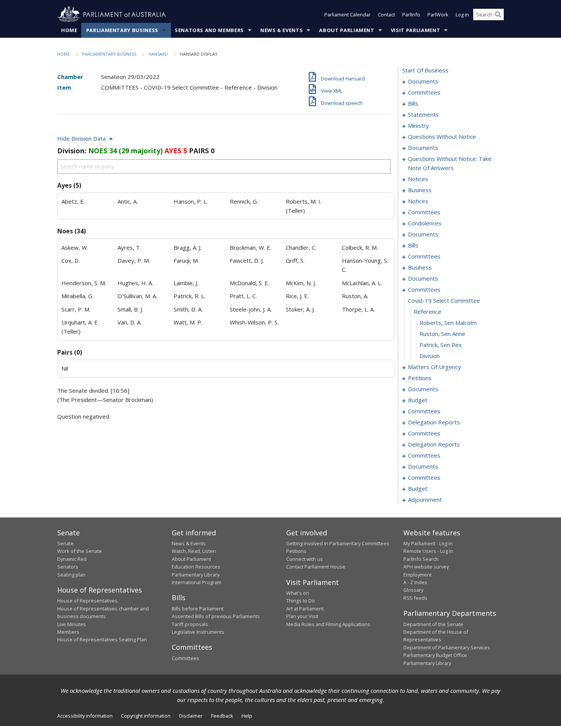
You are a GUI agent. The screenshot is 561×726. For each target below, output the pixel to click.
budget (417, 400)
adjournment (425, 499)
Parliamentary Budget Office (435, 655)
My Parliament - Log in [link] (428, 543)
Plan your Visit (302, 616)
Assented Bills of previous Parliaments (216, 616)
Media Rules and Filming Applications (328, 624)
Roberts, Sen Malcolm (448, 322)
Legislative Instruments (198, 631)
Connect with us (304, 559)
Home (69, 30)
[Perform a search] (498, 14)
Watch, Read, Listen (194, 551)
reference (427, 311)
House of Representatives (87, 600)
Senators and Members (209, 30)
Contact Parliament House (315, 566)
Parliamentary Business (122, 30)
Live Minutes (71, 624)
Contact (386, 14)
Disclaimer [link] (191, 715)
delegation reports (434, 422)
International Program (196, 582)
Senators (67, 566)
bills (413, 103)
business (420, 190)
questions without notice (442, 136)
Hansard (158, 54)
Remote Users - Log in (428, 551)
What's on (297, 592)
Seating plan (71, 574)
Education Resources (196, 566)
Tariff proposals (190, 624)
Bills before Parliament (198, 608)
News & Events (281, 30)
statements (423, 114)
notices (418, 179)
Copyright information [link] (146, 715)
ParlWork (437, 14)
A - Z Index (415, 582)
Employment (417, 574)
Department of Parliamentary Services (446, 647)
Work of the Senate (79, 551)
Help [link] (247, 715)
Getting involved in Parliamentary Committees (337, 543)
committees (424, 92)
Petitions (296, 551)
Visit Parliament (415, 30)
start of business (425, 70)
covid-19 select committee (444, 300)
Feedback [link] (222, 715)
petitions (420, 378)
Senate (65, 543)
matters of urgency (434, 367)
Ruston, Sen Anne (442, 333)
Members (68, 631)
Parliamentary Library (195, 574)
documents (423, 81)
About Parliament (346, 30)
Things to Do (300, 600)
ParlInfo (411, 14)
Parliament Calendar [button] (347, 14)
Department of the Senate (433, 624)
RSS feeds (415, 597)
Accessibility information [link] (85, 715)
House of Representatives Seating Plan (102, 639)
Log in (462, 14)
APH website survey (426, 566)
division (429, 356)
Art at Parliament (305, 608)
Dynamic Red (72, 559)
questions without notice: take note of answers (450, 163)
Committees (185, 658)
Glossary (413, 589)
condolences (425, 223)
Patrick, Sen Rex (440, 345)
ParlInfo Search (420, 559)
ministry (418, 125)
